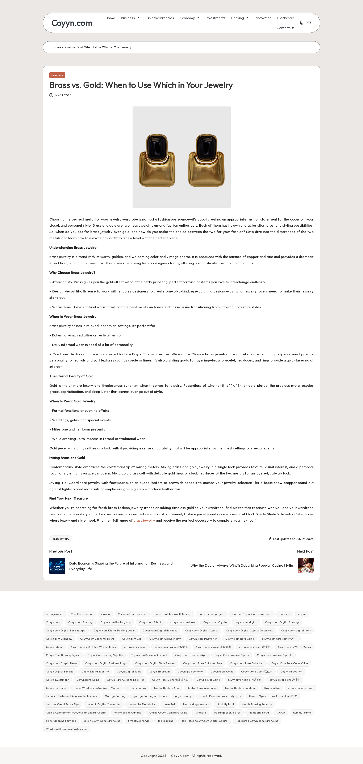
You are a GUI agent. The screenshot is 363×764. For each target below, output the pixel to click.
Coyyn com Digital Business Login (106, 663)
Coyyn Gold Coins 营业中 (256, 671)
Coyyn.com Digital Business (160, 630)
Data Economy (137, 688)
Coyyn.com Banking (80, 622)
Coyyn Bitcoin (54, 646)
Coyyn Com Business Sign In (231, 655)
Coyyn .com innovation (203, 638)
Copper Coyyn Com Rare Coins (251, 614)
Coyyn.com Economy (59, 638)
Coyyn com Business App (190, 655)
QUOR (281, 712)
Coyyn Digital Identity (95, 671)
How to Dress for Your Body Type (220, 696)
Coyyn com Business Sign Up (274, 655)
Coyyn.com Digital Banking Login (114, 630)
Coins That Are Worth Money (172, 614)
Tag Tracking (166, 720)
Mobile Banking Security (257, 704)
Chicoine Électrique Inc (132, 614)
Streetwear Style (139, 720)
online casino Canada (127, 712)
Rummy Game (302, 712)
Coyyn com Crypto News (61, 663)
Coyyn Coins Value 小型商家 (213, 646)
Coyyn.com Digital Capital (201, 630)
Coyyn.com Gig (131, 638)
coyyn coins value (135, 646)
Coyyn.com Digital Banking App (65, 630)
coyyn (302, 614)
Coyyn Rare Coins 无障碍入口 (170, 679)
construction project (211, 614)
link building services (196, 704)
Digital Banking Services (202, 688)
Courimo (284, 614)
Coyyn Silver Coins (208, 679)
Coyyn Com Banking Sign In (63, 655)
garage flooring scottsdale (150, 696)
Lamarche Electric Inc (142, 704)
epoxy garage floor (300, 688)
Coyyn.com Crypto (215, 622)
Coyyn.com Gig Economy (165, 638)
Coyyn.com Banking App (116, 622)
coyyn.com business (182, 622)
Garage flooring (115, 696)
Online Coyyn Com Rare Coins (168, 712)
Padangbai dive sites (227, 712)
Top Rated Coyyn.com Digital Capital (205, 720)
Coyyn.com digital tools (296, 630)
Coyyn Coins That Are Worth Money (93, 646)
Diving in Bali (272, 688)
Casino (105, 614)
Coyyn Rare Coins (88, 679)
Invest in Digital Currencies (104, 704)
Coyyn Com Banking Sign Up (105, 655)
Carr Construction (82, 614)
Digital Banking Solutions (240, 688)
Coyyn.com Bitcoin (150, 622)
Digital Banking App (166, 688)
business (57, 75)
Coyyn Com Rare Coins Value (289, 663)
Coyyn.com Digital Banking (282, 622)
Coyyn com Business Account (149, 655)
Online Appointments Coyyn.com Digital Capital (76, 712)
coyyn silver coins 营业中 (284, 679)
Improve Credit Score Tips (62, 704)
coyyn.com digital (246, 622)
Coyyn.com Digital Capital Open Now (249, 630)
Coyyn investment (57, 679)
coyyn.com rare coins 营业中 (279, 638)
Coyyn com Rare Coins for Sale (202, 663)
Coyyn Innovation (291, 671)
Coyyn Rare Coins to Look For (125, 679)
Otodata (200, 712)
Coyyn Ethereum (159, 671)
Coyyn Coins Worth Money (294, 646)
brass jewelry (61, 538)
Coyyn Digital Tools (129, 671)
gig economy (183, 696)
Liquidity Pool (225, 704)
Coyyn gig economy (190, 671)
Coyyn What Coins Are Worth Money (97, 688)
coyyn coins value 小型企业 (171, 646)
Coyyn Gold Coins (222, 671)
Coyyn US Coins (56, 688)
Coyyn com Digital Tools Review (155, 663)
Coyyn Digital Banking (60, 671)
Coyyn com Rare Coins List (246, 663)
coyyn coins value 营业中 (254, 646)
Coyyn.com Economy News (97, 638)
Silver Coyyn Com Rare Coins (102, 720)
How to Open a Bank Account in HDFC (273, 696)
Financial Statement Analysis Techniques (71, 696)
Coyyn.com (71, 22)
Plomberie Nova (259, 712)
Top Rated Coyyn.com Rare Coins (257, 720)
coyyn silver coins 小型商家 (244, 679)
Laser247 (169, 704)
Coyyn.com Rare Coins (239, 638)
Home (57, 47)
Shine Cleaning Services (61, 720)
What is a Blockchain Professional (67, 729)
